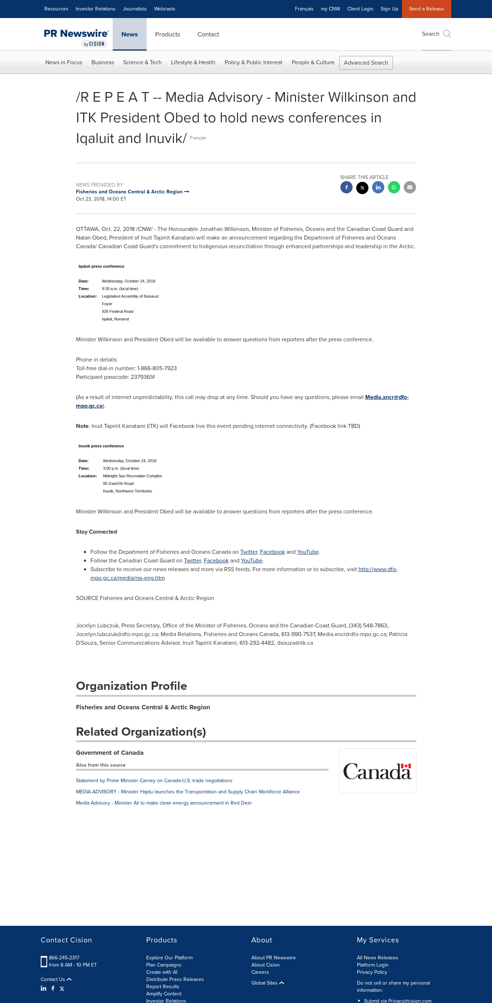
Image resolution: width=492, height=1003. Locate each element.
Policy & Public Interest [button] (253, 62)
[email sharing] (410, 188)
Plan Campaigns (164, 965)
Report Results (162, 986)
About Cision (265, 965)
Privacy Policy (372, 972)
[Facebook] (53, 988)
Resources (56, 9)
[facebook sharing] (346, 188)
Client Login (360, 9)
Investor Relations (96, 9)
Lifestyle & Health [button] (193, 62)
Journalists (135, 9)
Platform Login (373, 965)
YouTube (308, 552)
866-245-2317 (64, 958)
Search (430, 34)
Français (304, 9)
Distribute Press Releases (175, 979)
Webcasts (164, 9)
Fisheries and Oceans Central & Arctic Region (143, 707)
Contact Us (54, 979)
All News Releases (377, 958)
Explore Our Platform (169, 958)
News (129, 34)
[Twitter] (62, 988)
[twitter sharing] (362, 189)
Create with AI (161, 972)
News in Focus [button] (63, 62)
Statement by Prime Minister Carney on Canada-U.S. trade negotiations (154, 780)
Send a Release (426, 9)
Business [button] (102, 62)
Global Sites (265, 983)
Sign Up (389, 9)
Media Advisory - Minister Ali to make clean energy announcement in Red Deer (164, 803)
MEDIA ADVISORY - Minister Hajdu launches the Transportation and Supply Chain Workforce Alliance (188, 792)
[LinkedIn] (44, 988)
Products (167, 34)
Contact (208, 34)
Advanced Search (366, 62)
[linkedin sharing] (378, 188)
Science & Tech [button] (142, 62)
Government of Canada (110, 752)
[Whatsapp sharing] (394, 188)
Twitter (248, 552)
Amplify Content (164, 994)
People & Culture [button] (313, 62)
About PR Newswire (273, 958)
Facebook (272, 552)
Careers (260, 972)
